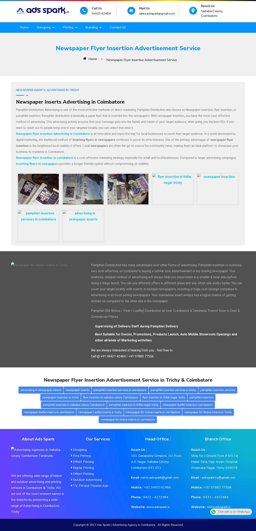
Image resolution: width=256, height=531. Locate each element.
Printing (68, 27)
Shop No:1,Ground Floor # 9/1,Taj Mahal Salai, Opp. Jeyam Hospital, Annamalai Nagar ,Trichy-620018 (214, 462)
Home (24, 27)
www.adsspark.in (157, 507)
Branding (92, 27)
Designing (44, 27)
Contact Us (118, 27)
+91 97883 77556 (217, 487)
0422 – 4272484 (155, 497)
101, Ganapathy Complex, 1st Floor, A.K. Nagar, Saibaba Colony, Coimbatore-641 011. (156, 462)
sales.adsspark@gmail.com (160, 477)
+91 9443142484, (157, 487)
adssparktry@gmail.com (218, 477)
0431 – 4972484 (215, 497)
